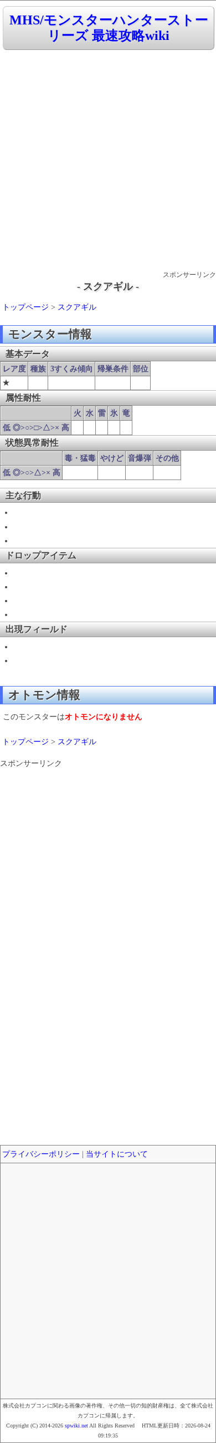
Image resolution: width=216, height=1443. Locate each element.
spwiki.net (76, 1425)
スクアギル (77, 307)
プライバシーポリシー (41, 1154)
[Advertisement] (108, 161)
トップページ (25, 307)
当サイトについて (117, 1154)
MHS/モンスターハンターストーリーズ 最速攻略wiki (108, 28)
